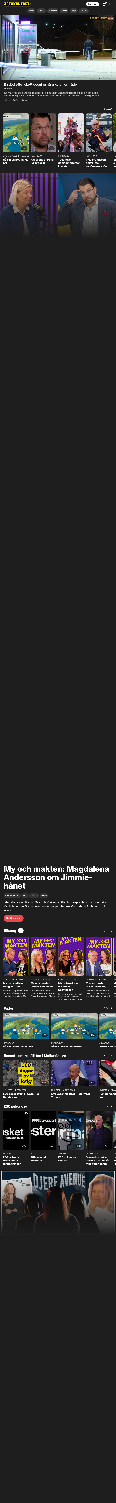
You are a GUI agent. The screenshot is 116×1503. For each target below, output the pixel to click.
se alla (108, 109)
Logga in (92, 4)
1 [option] (20, 930)
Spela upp (15, 918)
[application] (58, 47)
